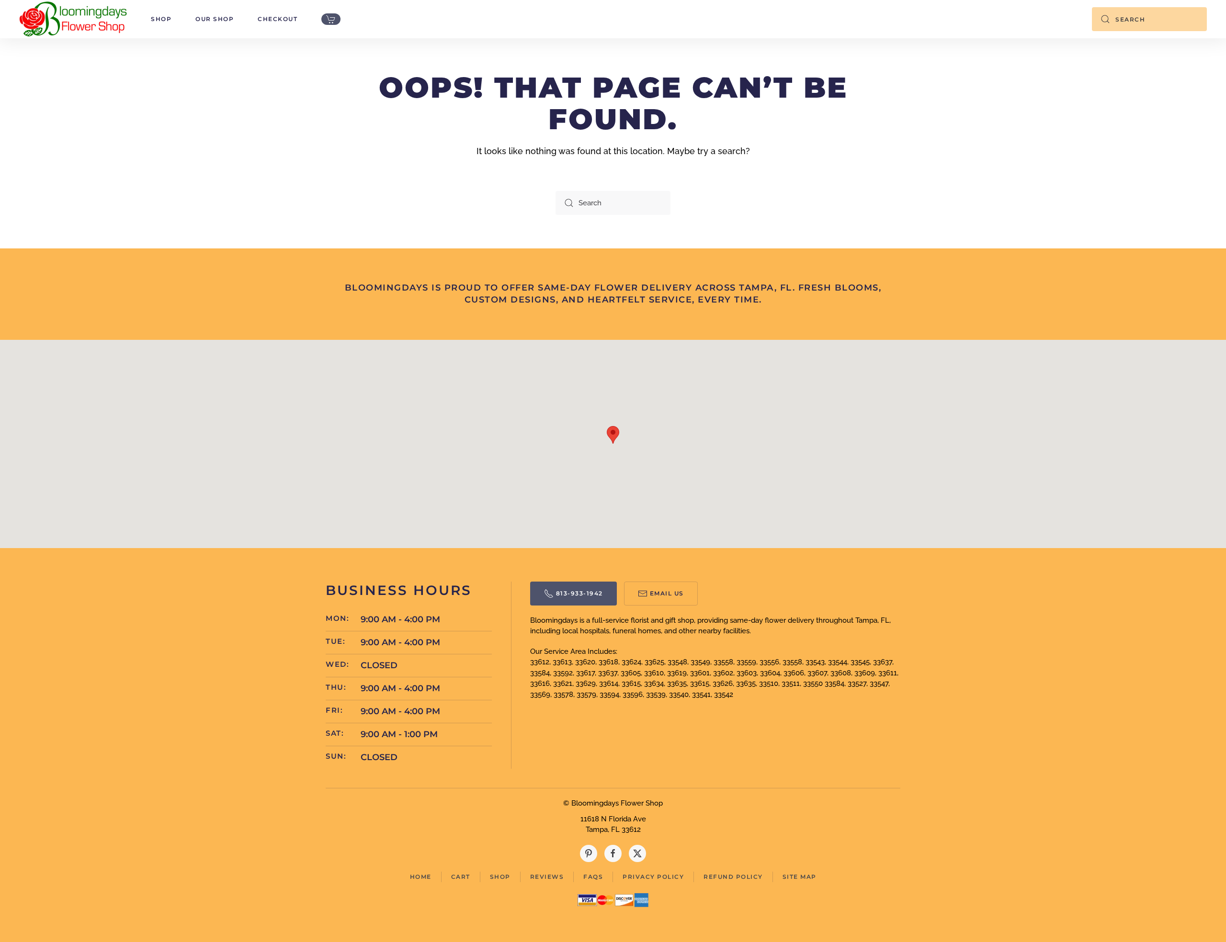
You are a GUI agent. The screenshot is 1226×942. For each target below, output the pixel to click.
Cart (460, 876)
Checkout (277, 18)
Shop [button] (161, 18)
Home (420, 876)
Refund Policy (733, 876)
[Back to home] (73, 19)
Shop (500, 876)
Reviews (547, 876)
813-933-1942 (579, 593)
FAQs (593, 876)
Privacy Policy (653, 876)
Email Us (667, 593)
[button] (613, 435)
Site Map (800, 876)
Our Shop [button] (214, 18)
